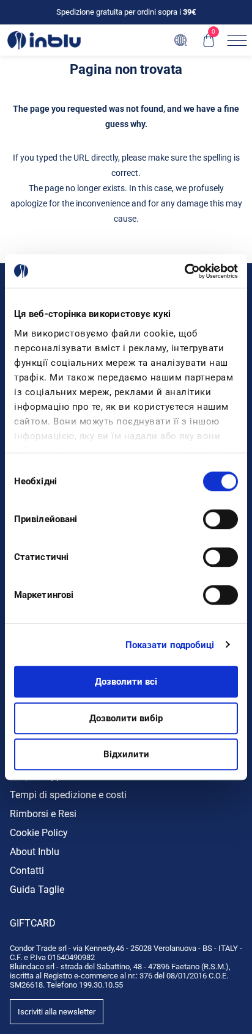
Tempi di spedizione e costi (68, 795)
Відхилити (126, 754)
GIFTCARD (33, 923)
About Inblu (34, 851)
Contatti (27, 870)
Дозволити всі (126, 681)
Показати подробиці (170, 644)
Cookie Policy (39, 833)
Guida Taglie (37, 889)
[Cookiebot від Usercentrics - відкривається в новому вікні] (184, 271)
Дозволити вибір (126, 718)
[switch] (220, 519)
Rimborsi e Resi (43, 814)
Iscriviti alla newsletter (56, 1011)
